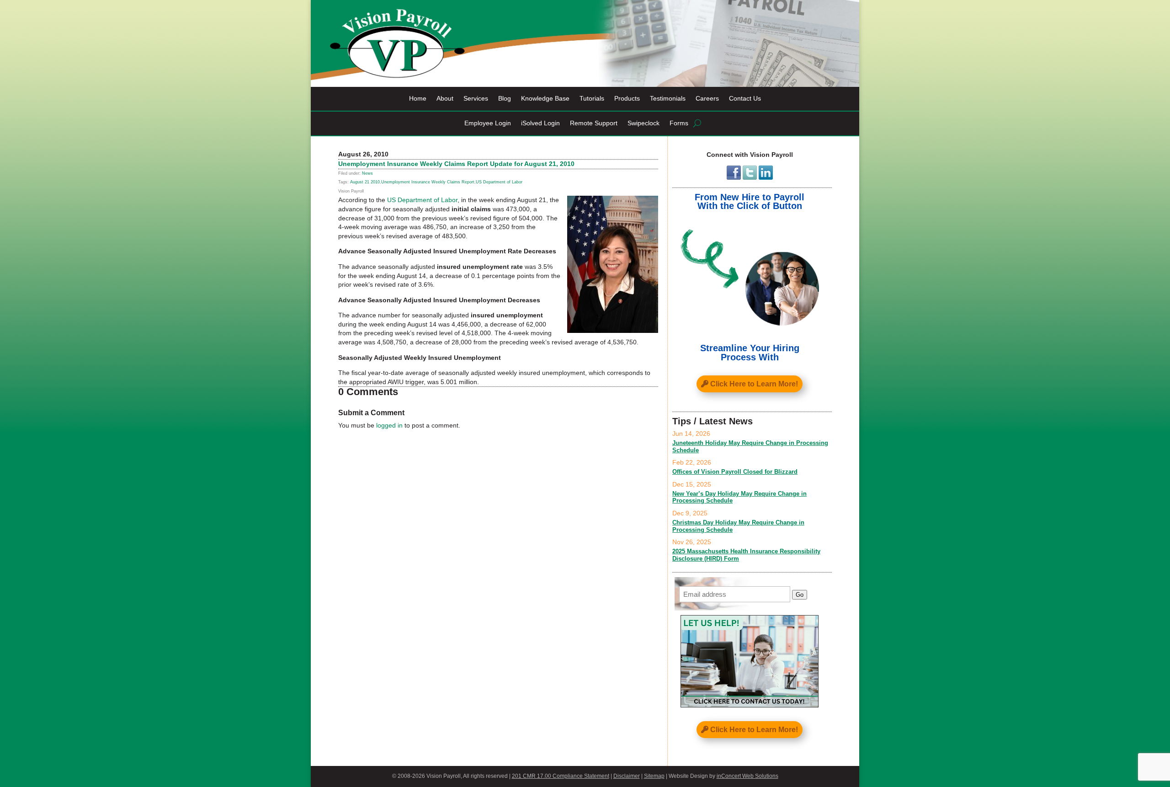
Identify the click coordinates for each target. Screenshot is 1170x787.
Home (417, 98)
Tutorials (592, 98)
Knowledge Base (545, 98)
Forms (679, 123)
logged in (389, 425)
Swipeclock (643, 123)
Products (627, 98)
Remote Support (593, 123)
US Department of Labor (499, 182)
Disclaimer (626, 776)
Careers (707, 98)
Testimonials (668, 98)
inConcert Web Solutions (747, 776)
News (367, 173)
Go (799, 594)
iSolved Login (540, 123)
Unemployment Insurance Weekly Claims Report (427, 182)
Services (475, 98)
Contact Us (745, 98)
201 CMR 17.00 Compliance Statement (560, 776)
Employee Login (487, 123)
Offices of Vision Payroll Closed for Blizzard (735, 471)
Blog (504, 98)
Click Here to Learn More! (754, 384)
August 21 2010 (365, 182)
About (444, 98)
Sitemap (654, 776)
